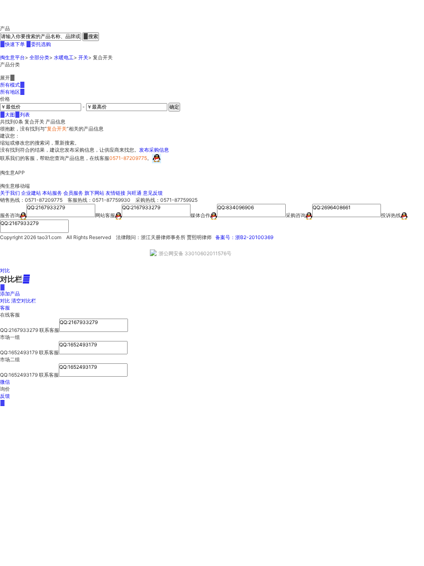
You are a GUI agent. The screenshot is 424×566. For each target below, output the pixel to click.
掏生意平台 (12, 57)
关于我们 (10, 193)
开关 (83, 57)
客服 (5, 308)
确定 (174, 107)
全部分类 (39, 57)
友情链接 (115, 193)
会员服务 (73, 193)
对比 (5, 270)
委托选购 (38, 44)
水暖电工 (64, 57)
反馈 (5, 396)
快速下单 (12, 44)
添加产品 (10, 290)
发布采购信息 (154, 150)
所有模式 (12, 85)
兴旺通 (134, 193)
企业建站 (31, 193)
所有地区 (12, 92)
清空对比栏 (23, 301)
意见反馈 (153, 193)
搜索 (90, 36)
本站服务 (52, 193)
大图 (7, 114)
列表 (22, 114)
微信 (5, 382)
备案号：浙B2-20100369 (244, 237)
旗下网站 (94, 193)
